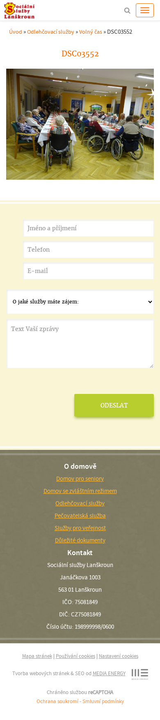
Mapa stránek (37, 656)
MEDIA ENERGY (109, 673)
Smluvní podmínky (103, 701)
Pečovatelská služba (80, 516)
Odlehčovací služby (50, 31)
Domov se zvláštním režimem (80, 491)
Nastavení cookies (118, 656)
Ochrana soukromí (57, 701)
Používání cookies (75, 656)
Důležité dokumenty (80, 540)
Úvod (15, 31)
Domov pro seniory (80, 479)
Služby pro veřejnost (80, 528)
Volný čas (90, 31)
